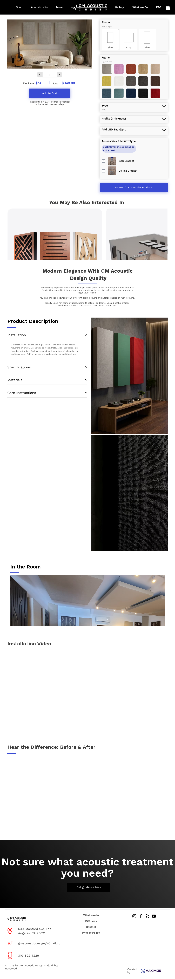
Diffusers (91, 921)
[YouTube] (153, 916)
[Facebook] (140, 916)
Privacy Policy (91, 932)
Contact (91, 927)
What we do (91, 915)
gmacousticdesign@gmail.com (40, 943)
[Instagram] (134, 916)
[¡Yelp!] (147, 916)
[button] (168, 7)
